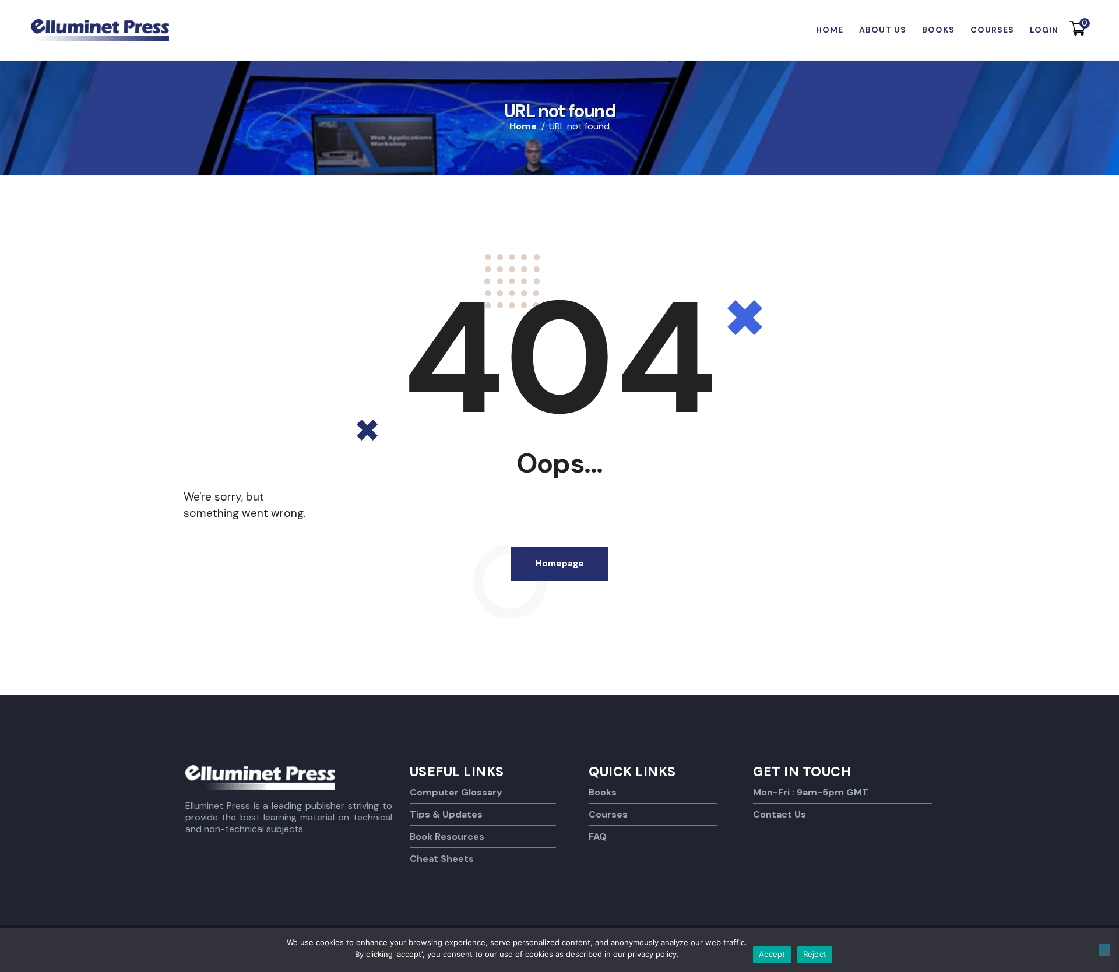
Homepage (560, 563)
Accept (772, 954)
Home (523, 126)
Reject (815, 954)
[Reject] (1104, 950)
